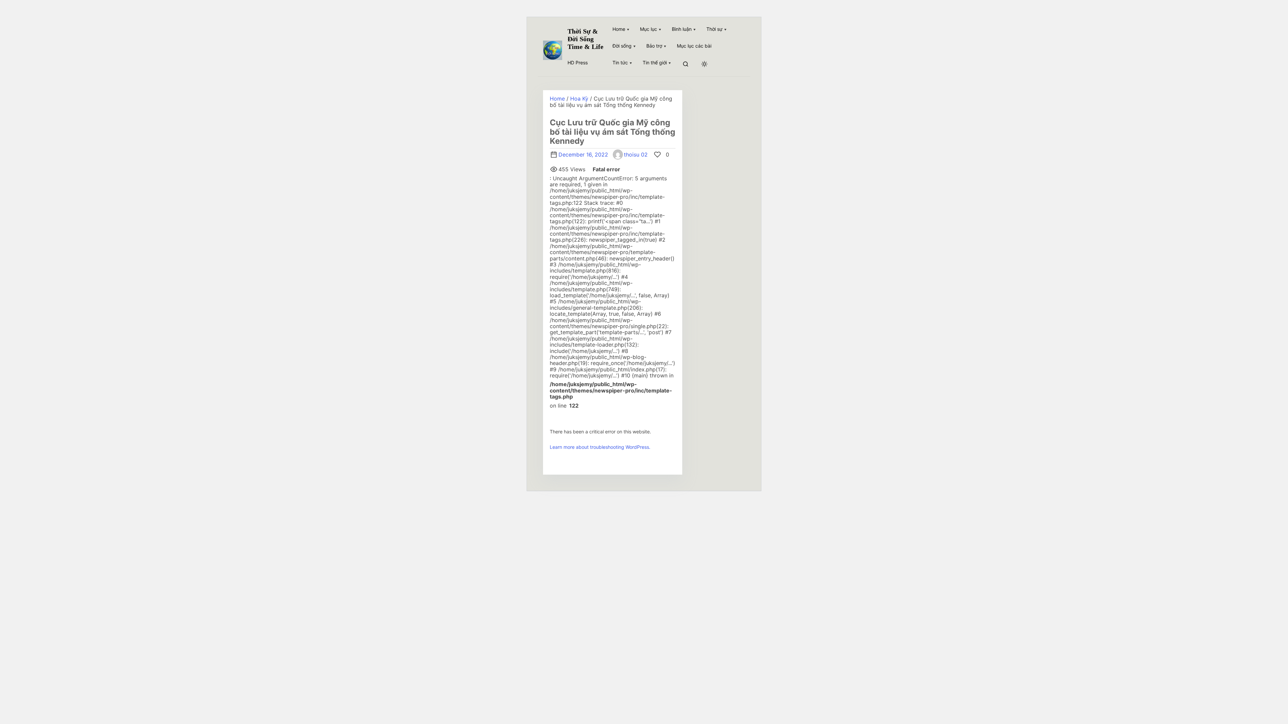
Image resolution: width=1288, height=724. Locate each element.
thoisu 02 (636, 154)
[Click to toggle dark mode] (704, 64)
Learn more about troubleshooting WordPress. (600, 447)
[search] (685, 64)
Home (557, 98)
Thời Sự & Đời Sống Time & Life (585, 38)
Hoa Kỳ (579, 98)
